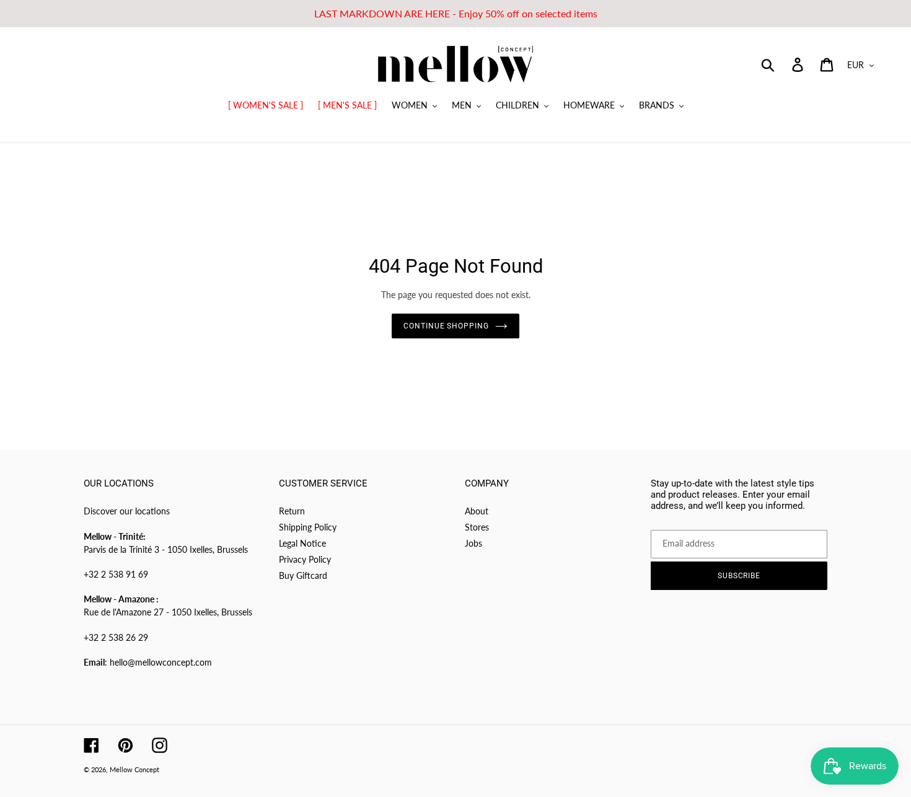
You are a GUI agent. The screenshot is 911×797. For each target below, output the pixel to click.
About (476, 511)
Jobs (473, 543)
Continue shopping (446, 326)
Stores (477, 527)
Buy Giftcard (303, 575)
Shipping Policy (308, 527)
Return (292, 511)
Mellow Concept (134, 769)
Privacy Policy (305, 559)
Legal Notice (302, 543)
